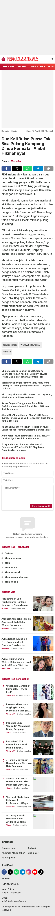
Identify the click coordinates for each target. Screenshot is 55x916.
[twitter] (17, 168)
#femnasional (12, 572)
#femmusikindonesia (16, 577)
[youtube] (34, 872)
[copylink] (48, 168)
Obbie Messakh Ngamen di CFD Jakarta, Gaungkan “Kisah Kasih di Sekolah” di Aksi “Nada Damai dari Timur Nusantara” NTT (24, 374)
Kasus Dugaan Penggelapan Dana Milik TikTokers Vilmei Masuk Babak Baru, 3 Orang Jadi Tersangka (25, 406)
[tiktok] (41, 872)
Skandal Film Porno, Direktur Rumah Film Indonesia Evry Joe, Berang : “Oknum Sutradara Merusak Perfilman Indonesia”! (18, 781)
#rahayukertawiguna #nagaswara (31, 345)
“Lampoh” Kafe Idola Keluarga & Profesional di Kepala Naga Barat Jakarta (18, 800)
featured (7, 351)
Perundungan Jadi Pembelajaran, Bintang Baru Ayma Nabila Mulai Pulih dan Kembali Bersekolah (14, 605)
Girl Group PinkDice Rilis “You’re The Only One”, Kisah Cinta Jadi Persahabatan (27, 396)
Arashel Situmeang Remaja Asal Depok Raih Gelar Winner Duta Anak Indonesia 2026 (16, 623)
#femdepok (11, 581)
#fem (8, 562)
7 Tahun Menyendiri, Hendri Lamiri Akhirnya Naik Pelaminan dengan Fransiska (18, 763)
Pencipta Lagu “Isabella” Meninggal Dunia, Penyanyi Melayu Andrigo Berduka (18, 726)
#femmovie (11, 567)
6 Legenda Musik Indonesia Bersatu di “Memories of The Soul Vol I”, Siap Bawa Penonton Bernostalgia (23, 447)
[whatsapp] (27, 168)
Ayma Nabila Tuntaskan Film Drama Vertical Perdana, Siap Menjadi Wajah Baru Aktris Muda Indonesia (14, 645)
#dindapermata (10, 345)
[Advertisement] (27, 27)
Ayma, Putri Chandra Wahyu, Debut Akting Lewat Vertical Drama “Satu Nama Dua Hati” (16, 663)
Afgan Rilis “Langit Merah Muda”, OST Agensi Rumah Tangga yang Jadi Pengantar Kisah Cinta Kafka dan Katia (27, 418)
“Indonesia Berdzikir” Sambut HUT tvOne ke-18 (18, 689)
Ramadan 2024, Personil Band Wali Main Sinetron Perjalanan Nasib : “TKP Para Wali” (16, 744)
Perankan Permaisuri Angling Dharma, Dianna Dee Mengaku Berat (18, 707)
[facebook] (6, 168)
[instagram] (28, 872)
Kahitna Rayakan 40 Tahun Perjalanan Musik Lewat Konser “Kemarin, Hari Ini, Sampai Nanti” (26, 428)
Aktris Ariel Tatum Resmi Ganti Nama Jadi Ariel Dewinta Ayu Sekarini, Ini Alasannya (26, 437)
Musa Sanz (17, 161)
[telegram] (38, 168)
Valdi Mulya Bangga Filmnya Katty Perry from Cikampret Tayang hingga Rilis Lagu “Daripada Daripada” (26, 385)
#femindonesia (13, 558)
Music (14, 131)
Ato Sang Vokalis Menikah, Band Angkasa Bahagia (16, 818)
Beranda (5, 131)
